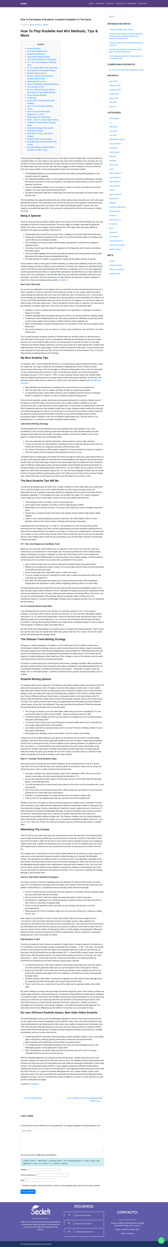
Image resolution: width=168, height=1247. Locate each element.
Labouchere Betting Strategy (38, 57)
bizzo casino (113, 165)
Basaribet (112, 160)
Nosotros (100, 3)
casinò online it (114, 186)
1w (110, 122)
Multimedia (131, 3)
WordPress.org (114, 274)
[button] (161, 1240)
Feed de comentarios (116, 269)
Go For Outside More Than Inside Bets (42, 68)
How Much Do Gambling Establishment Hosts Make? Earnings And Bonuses (125, 51)
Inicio (91, 3)
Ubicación (142, 3)
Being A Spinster (33, 48)
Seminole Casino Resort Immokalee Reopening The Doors (126, 44)
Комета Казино (115, 249)
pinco (111, 228)
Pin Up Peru (113, 224)
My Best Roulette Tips (36, 54)
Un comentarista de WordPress (120, 70)
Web (22, 1180)
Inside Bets (31, 98)
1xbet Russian (114, 152)
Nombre (24, 1170)
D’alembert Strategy (35, 131)
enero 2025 (113, 81)
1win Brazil (113, 131)
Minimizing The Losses (36, 81)
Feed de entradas (115, 265)
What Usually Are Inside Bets (38, 117)
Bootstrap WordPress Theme (42, 1244)
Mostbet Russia (114, 211)
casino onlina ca (115, 177)
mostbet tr (113, 215)
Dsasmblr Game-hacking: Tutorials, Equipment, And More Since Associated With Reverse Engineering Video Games (126, 36)
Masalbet (112, 203)
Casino (30, 109)
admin (45, 25)
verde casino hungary (117, 245)
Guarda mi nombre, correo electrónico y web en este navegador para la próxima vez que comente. (61, 1185)
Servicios (110, 3)
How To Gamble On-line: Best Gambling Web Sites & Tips (84, 1099)
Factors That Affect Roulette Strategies (43, 84)
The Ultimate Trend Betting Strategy (41, 70)
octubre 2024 (114, 94)
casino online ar (114, 182)
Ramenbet (113, 232)
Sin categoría (34, 1084)
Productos (120, 3)
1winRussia (113, 148)
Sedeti (24, 4)
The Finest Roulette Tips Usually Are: (42, 59)
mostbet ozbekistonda (117, 207)
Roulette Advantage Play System (40, 128)
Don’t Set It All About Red (37, 51)
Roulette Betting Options (37, 73)
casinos (112, 190)
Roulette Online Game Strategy (39, 139)
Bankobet (112, 156)
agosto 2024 (113, 98)
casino (111, 169)
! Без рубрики (114, 118)
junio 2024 (113, 102)
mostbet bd (63, 280)
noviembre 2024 (115, 90)
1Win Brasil (113, 127)
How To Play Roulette (32, 1098)
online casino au (115, 220)
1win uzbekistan (115, 144)
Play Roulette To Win (35, 87)
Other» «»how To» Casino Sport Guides (42, 120)
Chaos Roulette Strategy (37, 95)
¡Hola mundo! (138, 70)
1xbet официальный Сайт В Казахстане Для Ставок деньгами (126, 57)
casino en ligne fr (115, 173)
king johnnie (113, 199)
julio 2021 (112, 107)
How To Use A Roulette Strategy (40, 106)
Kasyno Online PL (115, 194)
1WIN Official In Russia (117, 139)
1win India (112, 135)
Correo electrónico (29, 1175)
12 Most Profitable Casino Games (121, 29)
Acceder (112, 261)
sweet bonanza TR (116, 241)
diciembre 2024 (114, 85)
